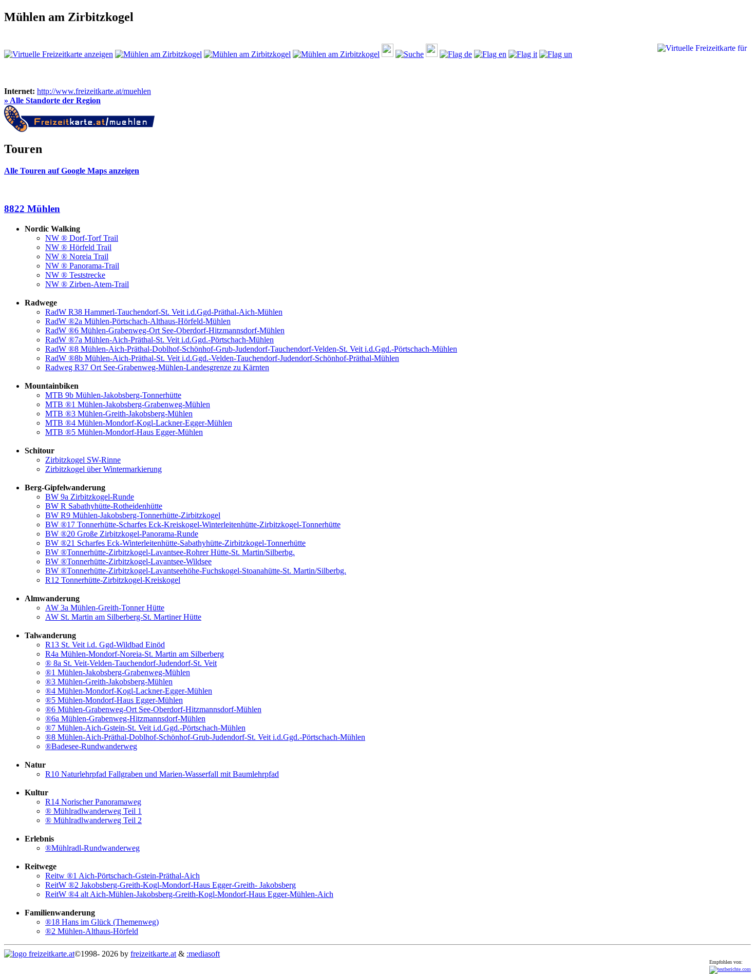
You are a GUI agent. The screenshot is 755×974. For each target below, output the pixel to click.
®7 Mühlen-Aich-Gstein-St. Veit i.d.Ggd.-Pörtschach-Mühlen (145, 727)
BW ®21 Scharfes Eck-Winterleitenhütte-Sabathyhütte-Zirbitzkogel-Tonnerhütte (175, 543)
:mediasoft (203, 953)
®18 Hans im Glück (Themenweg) (102, 922)
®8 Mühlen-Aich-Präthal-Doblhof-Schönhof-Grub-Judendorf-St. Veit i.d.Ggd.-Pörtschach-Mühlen (205, 737)
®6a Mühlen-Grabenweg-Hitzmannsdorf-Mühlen (125, 718)
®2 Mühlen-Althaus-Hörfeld (91, 931)
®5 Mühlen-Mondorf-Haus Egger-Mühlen (114, 700)
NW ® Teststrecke (75, 275)
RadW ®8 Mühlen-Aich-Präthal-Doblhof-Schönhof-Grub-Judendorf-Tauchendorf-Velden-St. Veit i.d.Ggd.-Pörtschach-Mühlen (251, 349)
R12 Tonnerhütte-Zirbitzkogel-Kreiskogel (112, 580)
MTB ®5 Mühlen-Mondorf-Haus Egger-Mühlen (124, 432)
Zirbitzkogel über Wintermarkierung (103, 469)
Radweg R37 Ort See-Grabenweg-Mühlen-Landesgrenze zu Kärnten (157, 367)
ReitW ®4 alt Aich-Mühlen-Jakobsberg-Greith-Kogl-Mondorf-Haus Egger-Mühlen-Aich (189, 894)
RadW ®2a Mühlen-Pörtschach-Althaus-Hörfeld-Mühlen (138, 321)
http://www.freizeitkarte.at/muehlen (94, 91)
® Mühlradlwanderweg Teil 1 (93, 811)
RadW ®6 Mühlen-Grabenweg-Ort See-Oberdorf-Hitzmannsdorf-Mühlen (165, 330)
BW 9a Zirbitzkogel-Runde (89, 496)
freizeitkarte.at (153, 953)
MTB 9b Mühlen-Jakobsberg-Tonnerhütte (113, 395)
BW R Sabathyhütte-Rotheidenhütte (103, 506)
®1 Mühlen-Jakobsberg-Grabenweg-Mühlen (117, 672)
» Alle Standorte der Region (52, 100)
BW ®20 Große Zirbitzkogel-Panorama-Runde (121, 533)
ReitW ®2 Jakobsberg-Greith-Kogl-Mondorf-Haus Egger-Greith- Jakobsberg (170, 885)
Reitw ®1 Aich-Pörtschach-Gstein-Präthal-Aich (122, 875)
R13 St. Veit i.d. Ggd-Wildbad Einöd (105, 644)
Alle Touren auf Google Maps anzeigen (71, 170)
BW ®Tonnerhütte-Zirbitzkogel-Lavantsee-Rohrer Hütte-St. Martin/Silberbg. (170, 552)
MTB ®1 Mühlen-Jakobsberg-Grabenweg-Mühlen (127, 404)
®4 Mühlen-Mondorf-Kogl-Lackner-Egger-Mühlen (128, 690)
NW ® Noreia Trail (76, 256)
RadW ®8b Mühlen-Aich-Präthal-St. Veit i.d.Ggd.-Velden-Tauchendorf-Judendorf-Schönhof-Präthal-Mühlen (222, 358)
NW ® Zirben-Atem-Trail (87, 284)
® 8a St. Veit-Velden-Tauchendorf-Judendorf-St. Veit (131, 663)
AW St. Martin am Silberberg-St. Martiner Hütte (123, 617)
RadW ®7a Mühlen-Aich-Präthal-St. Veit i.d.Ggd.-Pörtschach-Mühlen (159, 339)
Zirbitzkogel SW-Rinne (83, 459)
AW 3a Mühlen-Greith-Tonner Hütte (104, 607)
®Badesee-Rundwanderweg (91, 746)
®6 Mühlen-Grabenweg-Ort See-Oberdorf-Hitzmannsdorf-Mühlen (153, 709)
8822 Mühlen (32, 208)
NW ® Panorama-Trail (82, 265)
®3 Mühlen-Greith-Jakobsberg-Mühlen (109, 681)
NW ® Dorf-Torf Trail (81, 238)
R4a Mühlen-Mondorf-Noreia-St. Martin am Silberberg (134, 654)
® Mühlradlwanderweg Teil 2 (93, 820)
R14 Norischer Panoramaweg (93, 801)
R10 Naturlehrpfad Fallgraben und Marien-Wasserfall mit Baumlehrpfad (162, 774)
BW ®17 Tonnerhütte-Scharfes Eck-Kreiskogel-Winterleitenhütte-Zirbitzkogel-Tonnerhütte (193, 524)
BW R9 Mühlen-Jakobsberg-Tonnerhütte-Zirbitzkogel (132, 515)
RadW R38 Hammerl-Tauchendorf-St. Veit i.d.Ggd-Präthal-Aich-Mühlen (163, 312)
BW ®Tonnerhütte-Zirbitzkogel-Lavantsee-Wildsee (128, 561)
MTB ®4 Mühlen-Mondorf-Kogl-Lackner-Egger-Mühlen (138, 422)
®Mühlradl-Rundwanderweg (92, 848)
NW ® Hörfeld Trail (78, 247)
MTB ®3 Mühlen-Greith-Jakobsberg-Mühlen (119, 413)
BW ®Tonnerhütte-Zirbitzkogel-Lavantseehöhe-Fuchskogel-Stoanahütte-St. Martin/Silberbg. (195, 570)
